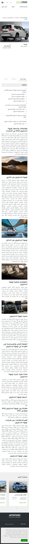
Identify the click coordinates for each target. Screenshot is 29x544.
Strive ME (23, 524)
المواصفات (13, 79)
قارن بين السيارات (23, 6)
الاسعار (6, 79)
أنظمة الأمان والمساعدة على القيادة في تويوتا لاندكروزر (15, 106)
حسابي (3, 6)
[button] (25, 31)
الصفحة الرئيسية (23, 17)
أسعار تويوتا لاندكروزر (18, 111)
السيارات (17, 17)
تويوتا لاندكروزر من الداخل (17, 96)
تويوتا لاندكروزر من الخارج (18, 94)
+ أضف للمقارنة (22, 502)
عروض (13, 6)
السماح (24, 540)
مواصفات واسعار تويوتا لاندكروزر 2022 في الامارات (15, 91)
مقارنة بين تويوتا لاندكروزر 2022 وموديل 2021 (16, 116)
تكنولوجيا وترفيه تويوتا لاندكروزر (16, 99)
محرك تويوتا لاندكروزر (19, 101)
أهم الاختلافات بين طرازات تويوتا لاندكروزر (15, 121)
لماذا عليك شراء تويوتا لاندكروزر (16, 109)
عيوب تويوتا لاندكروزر (19, 124)
